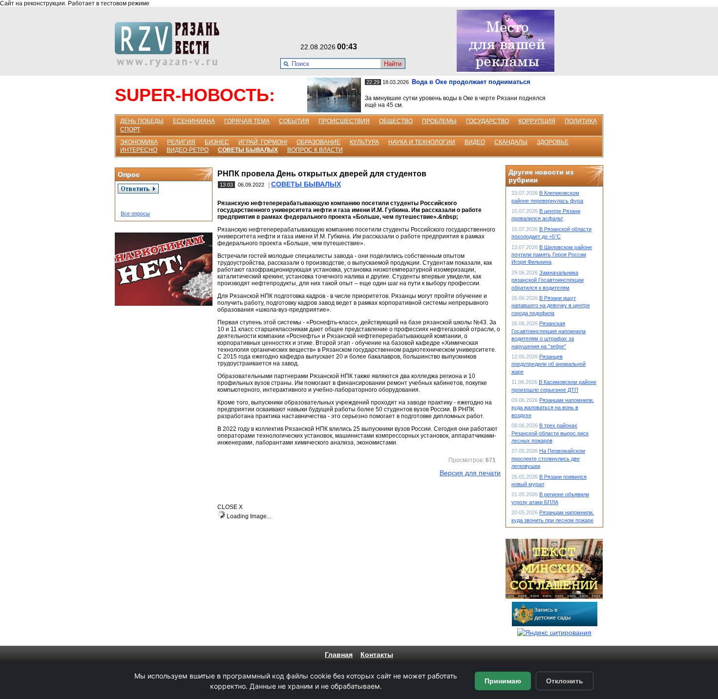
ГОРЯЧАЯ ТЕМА (247, 121)
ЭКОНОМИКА (139, 142)
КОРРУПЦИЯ (536, 121)
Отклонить (564, 681)
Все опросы (135, 213)
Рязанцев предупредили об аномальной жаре (548, 364)
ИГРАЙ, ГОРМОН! (262, 142)
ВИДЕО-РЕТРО (188, 150)
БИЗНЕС (217, 142)
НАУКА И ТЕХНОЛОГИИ (421, 142)
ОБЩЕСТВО (396, 121)
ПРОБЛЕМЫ (439, 121)
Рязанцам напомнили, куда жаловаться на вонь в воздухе (552, 407)
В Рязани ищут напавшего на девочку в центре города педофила (550, 305)
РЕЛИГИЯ (181, 142)
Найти (392, 63)
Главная (339, 654)
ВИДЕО (475, 142)
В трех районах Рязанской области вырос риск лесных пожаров (550, 433)
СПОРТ (130, 129)
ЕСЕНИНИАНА (194, 121)
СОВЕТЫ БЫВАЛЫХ (248, 150)
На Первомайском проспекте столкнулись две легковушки (548, 458)
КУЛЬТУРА (364, 142)
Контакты (376, 654)
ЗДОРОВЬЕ (553, 142)
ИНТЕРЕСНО (138, 150)
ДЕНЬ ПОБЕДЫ (142, 121)
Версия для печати (470, 473)
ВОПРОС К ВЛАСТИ (315, 150)
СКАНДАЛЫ (511, 142)
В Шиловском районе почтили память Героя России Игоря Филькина (551, 254)
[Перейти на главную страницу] (170, 65)
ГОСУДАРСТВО (487, 121)
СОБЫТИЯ (294, 121)
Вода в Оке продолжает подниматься (471, 81)
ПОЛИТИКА (581, 121)
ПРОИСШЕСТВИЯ (344, 121)
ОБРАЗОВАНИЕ (318, 142)
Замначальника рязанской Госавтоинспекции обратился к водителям (547, 280)
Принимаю (503, 681)
